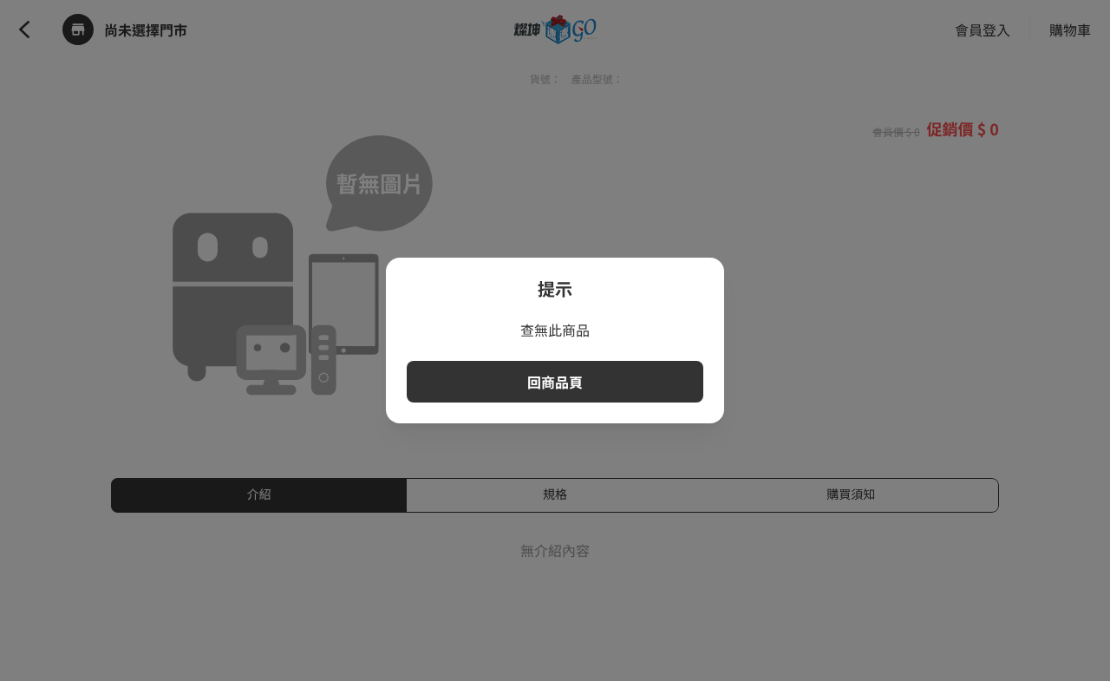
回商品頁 (555, 381)
